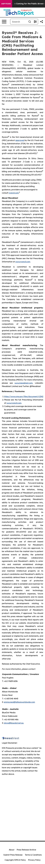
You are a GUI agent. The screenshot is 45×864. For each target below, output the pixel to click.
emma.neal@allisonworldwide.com (19, 702)
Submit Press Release (12, 855)
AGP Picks (6, 4)
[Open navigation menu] (4, 21)
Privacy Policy (34, 860)
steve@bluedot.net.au (14, 723)
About (11, 850)
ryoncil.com (14, 193)
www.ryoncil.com (22, 261)
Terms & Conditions (33, 855)
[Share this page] (41, 21)
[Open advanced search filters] (35, 21)
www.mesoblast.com (24, 383)
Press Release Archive (26, 850)
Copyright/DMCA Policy (15, 860)
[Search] (29, 21)
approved (19, 140)
